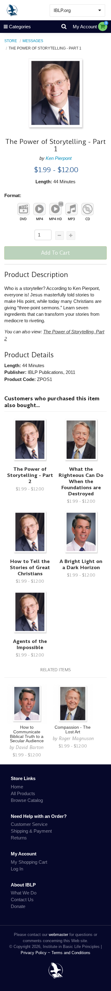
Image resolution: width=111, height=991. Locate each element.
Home (17, 786)
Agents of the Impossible (30, 644)
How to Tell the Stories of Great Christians (30, 567)
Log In (17, 868)
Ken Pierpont (59, 158)
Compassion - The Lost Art (73, 729)
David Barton (30, 747)
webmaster (58, 934)
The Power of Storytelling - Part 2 (30, 475)
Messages (33, 41)
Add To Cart (55, 252)
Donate (18, 906)
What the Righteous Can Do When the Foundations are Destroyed (81, 481)
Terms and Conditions (70, 952)
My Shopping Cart (29, 862)
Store (10, 41)
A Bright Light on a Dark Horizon (81, 564)
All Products (23, 793)
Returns (19, 837)
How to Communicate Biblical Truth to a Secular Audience (27, 734)
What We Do (23, 892)
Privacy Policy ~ (36, 952)
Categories (20, 26)
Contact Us (22, 899)
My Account (85, 26)
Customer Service (29, 824)
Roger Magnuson (76, 738)
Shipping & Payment (31, 831)
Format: (12, 195)
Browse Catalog (27, 800)
